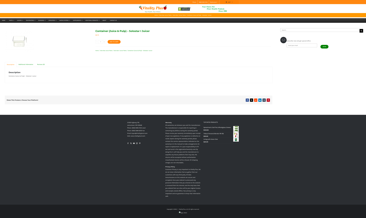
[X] (251, 100)
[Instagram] (137, 143)
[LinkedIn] (260, 100)
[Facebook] (247, 100)
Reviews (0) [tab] (41, 64)
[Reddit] (256, 100)
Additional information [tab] (25, 64)
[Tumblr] (264, 100)
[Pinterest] (268, 100)
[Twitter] (131, 143)
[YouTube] (134, 143)
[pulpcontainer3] (19, 41)
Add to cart (114, 41)
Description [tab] (10, 64)
